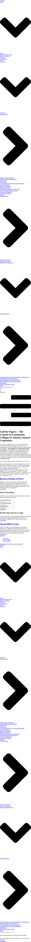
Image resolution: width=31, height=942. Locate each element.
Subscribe (3, 509)
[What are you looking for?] (0, 389)
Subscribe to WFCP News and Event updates (11, 544)
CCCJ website (25, 465)
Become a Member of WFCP (12, 479)
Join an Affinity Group (9, 524)
